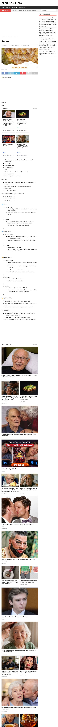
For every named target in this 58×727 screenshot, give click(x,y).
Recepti (8, 7)
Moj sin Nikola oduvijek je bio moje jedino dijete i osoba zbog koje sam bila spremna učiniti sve (47, 39)
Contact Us (22, 7)
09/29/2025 (5, 45)
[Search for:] (48, 10)
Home (2, 7)
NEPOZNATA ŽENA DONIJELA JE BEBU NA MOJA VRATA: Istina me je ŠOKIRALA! (47, 53)
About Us (14, 7)
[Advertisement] (20, 24)
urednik (12, 45)
